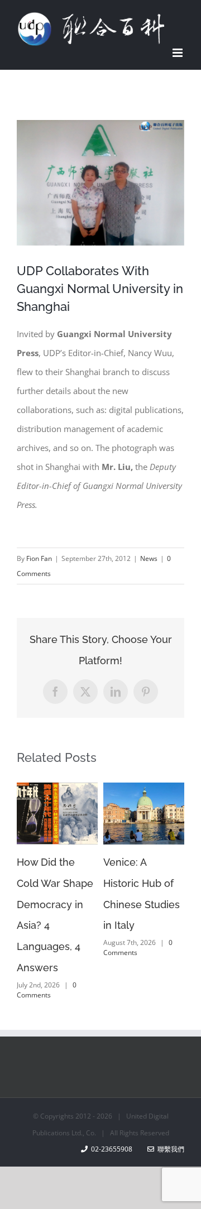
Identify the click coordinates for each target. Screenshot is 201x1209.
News (148, 558)
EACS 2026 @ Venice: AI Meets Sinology (129, 883)
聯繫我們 (169, 1149)
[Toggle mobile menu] (178, 53)
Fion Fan (39, 558)
